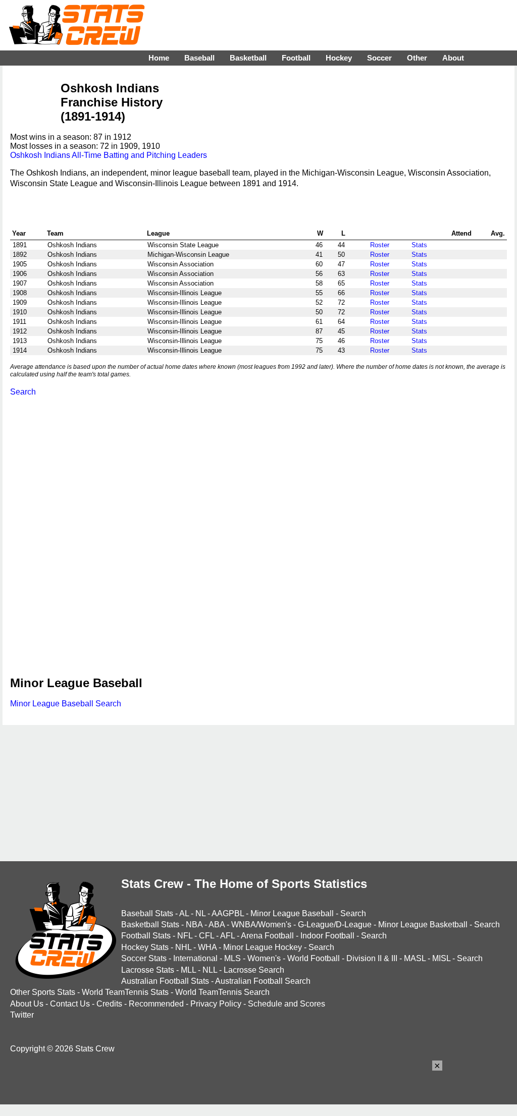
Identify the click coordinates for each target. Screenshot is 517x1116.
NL (200, 913)
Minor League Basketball (423, 924)
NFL (184, 935)
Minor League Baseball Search (65, 703)
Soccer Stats (144, 958)
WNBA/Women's (261, 924)
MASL (415, 958)
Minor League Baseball (292, 913)
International (195, 958)
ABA (217, 924)
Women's (264, 958)
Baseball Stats (147, 913)
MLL (188, 970)
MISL (441, 958)
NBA (194, 924)
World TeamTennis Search (222, 992)
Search (23, 391)
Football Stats (146, 935)
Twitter (22, 1015)
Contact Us (70, 1003)
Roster (379, 245)
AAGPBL (228, 913)
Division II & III (371, 958)
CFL (206, 935)
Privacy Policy (215, 1003)
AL (184, 913)
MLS (232, 958)
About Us (26, 1003)
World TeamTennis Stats (125, 992)
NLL (209, 970)
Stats (419, 245)
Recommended (156, 1003)
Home (158, 57)
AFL (227, 935)
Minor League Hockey (262, 947)
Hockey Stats (145, 947)
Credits (109, 1003)
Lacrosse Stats (147, 970)
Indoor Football (327, 935)
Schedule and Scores (286, 1003)
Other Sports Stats (42, 992)
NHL (183, 947)
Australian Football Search (263, 981)
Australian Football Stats (165, 981)
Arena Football (267, 935)
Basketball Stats (150, 924)
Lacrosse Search (254, 970)
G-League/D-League (335, 924)
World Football (313, 958)
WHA (207, 947)
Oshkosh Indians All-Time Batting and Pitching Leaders (108, 155)
